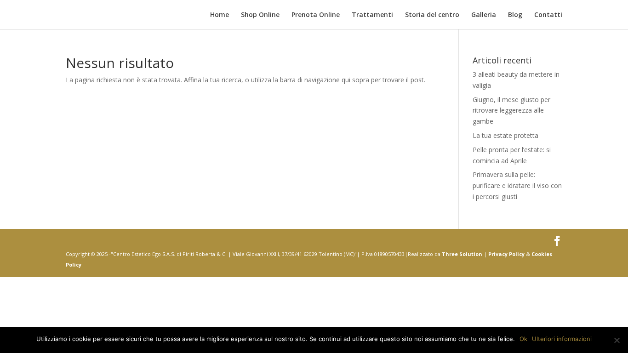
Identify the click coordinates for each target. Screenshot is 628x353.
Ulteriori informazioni (562, 338)
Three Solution (462, 254)
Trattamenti (372, 15)
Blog (515, 15)
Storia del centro (432, 15)
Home (219, 15)
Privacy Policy (506, 254)
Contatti (548, 15)
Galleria (483, 15)
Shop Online (260, 15)
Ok (523, 338)
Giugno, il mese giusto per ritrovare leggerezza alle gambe (511, 110)
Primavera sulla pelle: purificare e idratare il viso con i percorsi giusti (517, 185)
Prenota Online (315, 15)
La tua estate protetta (505, 135)
